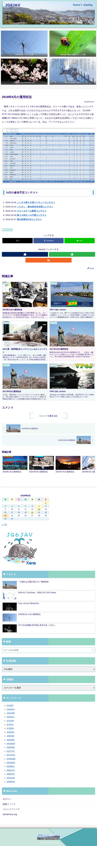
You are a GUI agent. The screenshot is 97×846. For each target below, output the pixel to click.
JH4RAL (11, 732)
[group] (15, 467)
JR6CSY (11, 770)
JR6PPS (11, 774)
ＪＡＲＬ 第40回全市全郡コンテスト (35, 207)
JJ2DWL (11, 740)
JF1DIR (10, 721)
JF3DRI (10, 728)
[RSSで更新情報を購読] (48, 260)
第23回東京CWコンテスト (29, 219)
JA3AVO (11, 709)
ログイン (7, 799)
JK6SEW (11, 743)
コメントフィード (11, 809)
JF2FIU (10, 724)
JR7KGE (11, 778)
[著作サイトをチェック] (25, 254)
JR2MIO (10, 766)
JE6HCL (11, 717)
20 (32, 512)
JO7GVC (11, 755)
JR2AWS (11, 762)
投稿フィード (9, 804)
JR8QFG (11, 781)
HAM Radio (8, 230)
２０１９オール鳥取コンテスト (32, 211)
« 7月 (4, 524)
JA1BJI (10, 705)
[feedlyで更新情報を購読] (72, 254)
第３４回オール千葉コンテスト (32, 215)
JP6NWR (11, 759)
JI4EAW (10, 736)
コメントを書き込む (48, 416)
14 (39, 509)
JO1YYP (11, 751)
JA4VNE (11, 713)
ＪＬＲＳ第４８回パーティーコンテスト (36, 202)
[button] (91, 466)
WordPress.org (10, 814)
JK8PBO (11, 747)
